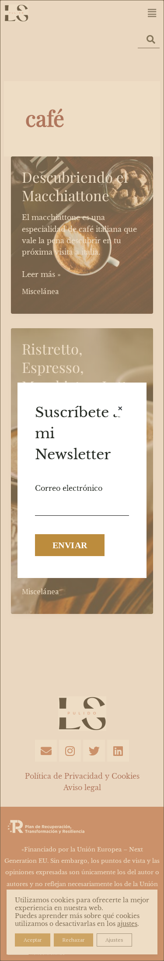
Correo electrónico (68, 488)
